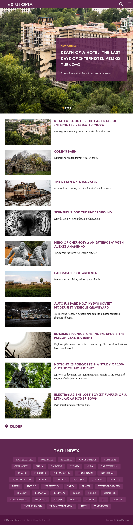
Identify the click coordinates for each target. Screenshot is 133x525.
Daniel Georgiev (122, 520)
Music (15, 486)
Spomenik (109, 493)
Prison (86, 486)
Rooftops (59, 493)
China (39, 466)
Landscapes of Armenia (75, 273)
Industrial (107, 473)
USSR (84, 506)
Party (70, 486)
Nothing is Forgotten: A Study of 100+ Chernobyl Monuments (89, 366)
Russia (76, 493)
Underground (33, 506)
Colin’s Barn (65, 151)
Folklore (40, 473)
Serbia (92, 493)
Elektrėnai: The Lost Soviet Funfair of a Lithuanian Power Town (90, 396)
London (61, 479)
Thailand (40, 499)
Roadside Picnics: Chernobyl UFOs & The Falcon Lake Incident (89, 336)
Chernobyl (21, 466)
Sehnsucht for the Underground (83, 212)
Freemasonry (61, 473)
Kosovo (43, 479)
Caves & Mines (88, 459)
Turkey (90, 499)
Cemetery (110, 459)
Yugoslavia (101, 506)
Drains (22, 473)
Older (16, 427)
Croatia (74, 466)
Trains (58, 499)
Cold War (56, 466)
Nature (31, 486)
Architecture (24, 459)
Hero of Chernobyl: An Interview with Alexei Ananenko (89, 244)
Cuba (90, 466)
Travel (74, 499)
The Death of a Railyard (76, 181)
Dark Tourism (109, 466)
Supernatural (18, 499)
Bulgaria (66, 459)
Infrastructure (21, 479)
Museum (115, 479)
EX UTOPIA (20, 3)
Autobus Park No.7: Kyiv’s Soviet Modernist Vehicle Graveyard (83, 305)
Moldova (97, 479)
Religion (22, 493)
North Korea (52, 486)
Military (78, 479)
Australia (47, 459)
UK (103, 499)
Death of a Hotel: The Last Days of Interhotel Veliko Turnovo (85, 123)
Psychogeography (109, 486)
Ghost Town (85, 473)
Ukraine (118, 499)
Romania (40, 493)
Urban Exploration (61, 506)
